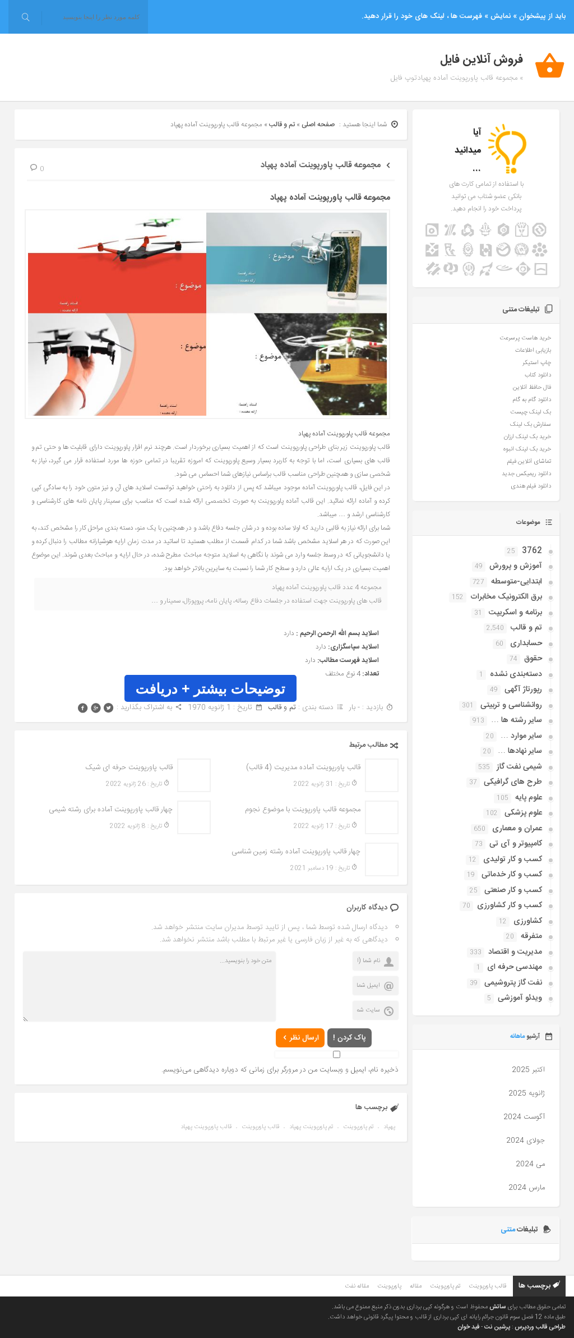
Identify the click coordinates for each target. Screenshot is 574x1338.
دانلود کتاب (538, 375)
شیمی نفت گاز (519, 767)
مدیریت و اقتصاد (515, 952)
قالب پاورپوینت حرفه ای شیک (129, 767)
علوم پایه (528, 797)
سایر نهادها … (520, 751)
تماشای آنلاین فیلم (529, 462)
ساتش (497, 1307)
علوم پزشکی (523, 813)
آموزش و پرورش (515, 566)
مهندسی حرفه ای (514, 967)
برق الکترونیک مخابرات (506, 597)
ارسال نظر (304, 1038)
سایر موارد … (521, 736)
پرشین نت (497, 1327)
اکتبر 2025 (528, 1070)
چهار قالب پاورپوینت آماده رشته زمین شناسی (296, 851)
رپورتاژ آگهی (523, 689)
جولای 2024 (525, 1140)
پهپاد (389, 1127)
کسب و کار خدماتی (512, 874)
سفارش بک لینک (530, 425)
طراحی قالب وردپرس (540, 1327)
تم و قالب (282, 124)
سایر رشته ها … (516, 720)
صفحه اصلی (318, 124)
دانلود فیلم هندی (531, 486)
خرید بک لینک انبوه (527, 449)
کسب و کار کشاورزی (509, 905)
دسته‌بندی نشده (516, 674)
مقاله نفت (357, 1286)
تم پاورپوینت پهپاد (311, 1127)
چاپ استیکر (536, 363)
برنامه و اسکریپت (515, 612)
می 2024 (530, 1164)
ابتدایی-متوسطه (516, 581)
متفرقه (531, 936)
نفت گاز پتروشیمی (513, 983)
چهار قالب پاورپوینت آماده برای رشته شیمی (111, 809)
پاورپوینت (389, 1286)
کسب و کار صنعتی (513, 890)
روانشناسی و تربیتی (511, 705)
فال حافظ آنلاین (532, 388)
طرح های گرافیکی (513, 782)
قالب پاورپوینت (260, 1127)
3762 (532, 551)
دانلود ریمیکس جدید (526, 474)
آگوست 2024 (524, 1117)
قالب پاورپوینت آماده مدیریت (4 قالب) (303, 767)
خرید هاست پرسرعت (525, 338)
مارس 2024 (526, 1187)
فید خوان (468, 1327)
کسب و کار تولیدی (512, 859)
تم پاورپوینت (358, 1127)
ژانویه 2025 (526, 1093)
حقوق (533, 658)
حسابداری (526, 643)
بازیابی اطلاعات (533, 351)
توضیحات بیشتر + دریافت (210, 688)
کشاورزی (527, 921)
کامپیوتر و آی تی (515, 843)
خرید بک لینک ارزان (527, 437)
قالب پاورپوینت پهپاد (206, 1127)
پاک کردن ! (349, 1038)
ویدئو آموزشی (520, 998)
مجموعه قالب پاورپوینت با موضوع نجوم (302, 809)
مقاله (416, 1286)
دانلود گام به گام (531, 400)
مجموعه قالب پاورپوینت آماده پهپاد (321, 165)
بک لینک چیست (530, 412)
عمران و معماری (517, 828)
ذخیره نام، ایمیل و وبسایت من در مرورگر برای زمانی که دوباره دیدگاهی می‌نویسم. (280, 1070)
